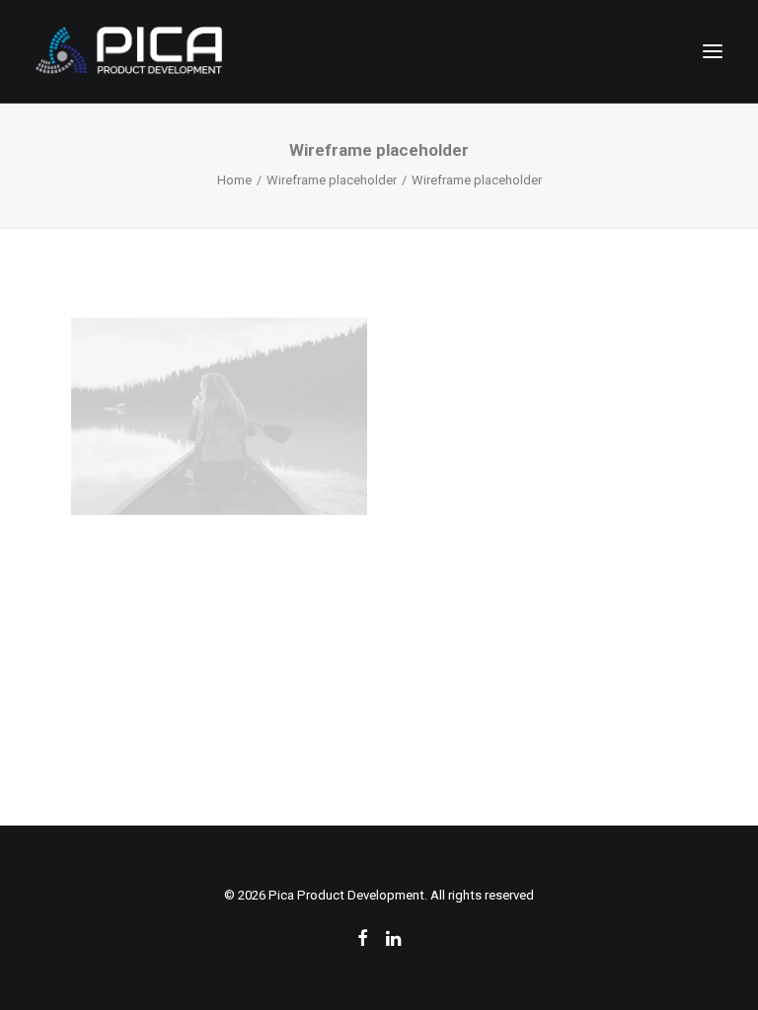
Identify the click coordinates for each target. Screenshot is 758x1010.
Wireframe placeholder (331, 180)
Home (234, 180)
